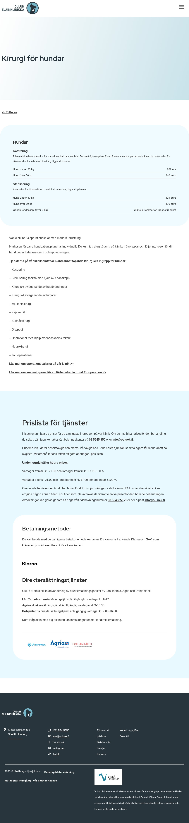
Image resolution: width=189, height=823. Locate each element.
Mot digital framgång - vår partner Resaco (31, 780)
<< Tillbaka (9, 112)
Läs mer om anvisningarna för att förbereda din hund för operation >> (57, 372)
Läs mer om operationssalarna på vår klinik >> (41, 363)
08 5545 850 (97, 439)
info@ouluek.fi (123, 439)
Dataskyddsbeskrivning (59, 772)
